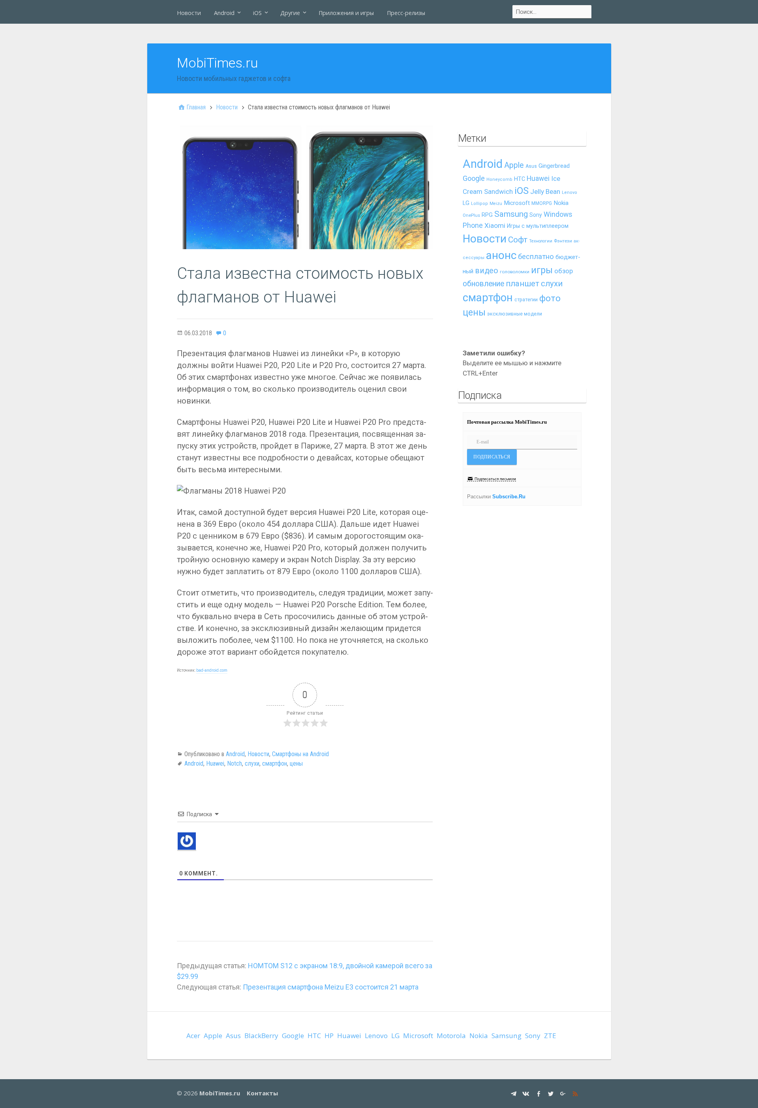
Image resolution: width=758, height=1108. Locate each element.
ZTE (550, 1035)
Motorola (451, 1035)
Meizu (496, 203)
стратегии (526, 299)
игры (542, 270)
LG (466, 203)
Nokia (560, 203)
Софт (517, 239)
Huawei (215, 763)
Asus (531, 166)
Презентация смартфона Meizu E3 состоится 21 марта (330, 987)
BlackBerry (261, 1035)
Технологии (540, 241)
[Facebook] (539, 1093)
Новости (189, 13)
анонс (501, 255)
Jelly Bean (545, 191)
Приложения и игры (346, 13)
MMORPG (541, 203)
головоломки (514, 271)
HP (329, 1035)
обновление (483, 283)
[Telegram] (515, 1093)
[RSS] (576, 1093)
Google (474, 178)
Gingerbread (554, 165)
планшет (522, 283)
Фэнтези (563, 241)
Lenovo (569, 192)
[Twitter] (551, 1093)
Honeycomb (499, 179)
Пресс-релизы (406, 13)
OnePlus (471, 215)
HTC (519, 179)
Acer (193, 1035)
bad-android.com (211, 670)
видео (486, 270)
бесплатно (536, 256)
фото (550, 298)
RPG (487, 215)
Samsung (511, 214)
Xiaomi (494, 225)
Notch (234, 763)
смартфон (274, 763)
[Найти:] (552, 11)
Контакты (262, 1093)
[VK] (527, 1093)
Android (224, 13)
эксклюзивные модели (514, 314)
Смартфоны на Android (300, 754)
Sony (535, 215)
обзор (563, 271)
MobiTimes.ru (217, 63)
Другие (290, 13)
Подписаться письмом (495, 479)
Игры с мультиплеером (537, 226)
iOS (257, 13)
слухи (252, 763)
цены (296, 763)
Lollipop (479, 203)
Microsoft (517, 203)
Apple (514, 165)
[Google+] (564, 1093)
